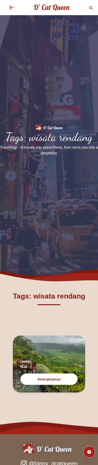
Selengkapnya (49, 379)
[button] (11, 7)
